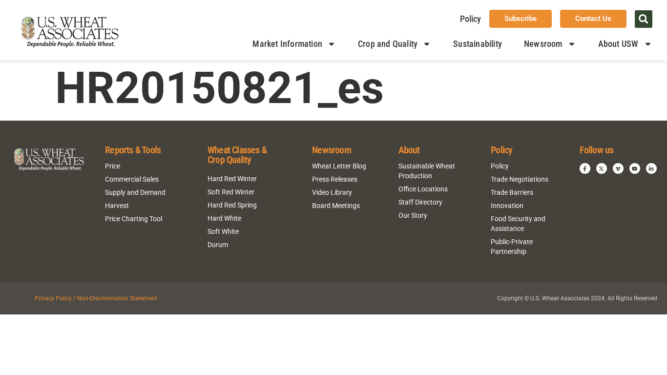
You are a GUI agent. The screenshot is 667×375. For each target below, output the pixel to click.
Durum (218, 245)
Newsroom (543, 44)
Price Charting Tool (133, 219)
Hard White (224, 218)
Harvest (117, 205)
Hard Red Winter (232, 179)
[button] (643, 19)
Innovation (507, 205)
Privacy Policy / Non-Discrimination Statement (96, 298)
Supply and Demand (135, 192)
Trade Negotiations (519, 179)
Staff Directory (420, 202)
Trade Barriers (512, 192)
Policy (470, 19)
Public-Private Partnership (512, 246)
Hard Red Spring (232, 205)
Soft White (223, 231)
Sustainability (477, 44)
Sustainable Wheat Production (426, 171)
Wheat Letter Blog (339, 166)
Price (112, 166)
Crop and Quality (387, 44)
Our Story (412, 215)
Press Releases (334, 179)
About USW (618, 44)
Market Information (287, 44)
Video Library (332, 192)
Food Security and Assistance (518, 223)
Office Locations (423, 189)
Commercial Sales (132, 179)
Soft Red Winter (231, 192)
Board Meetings (336, 205)
